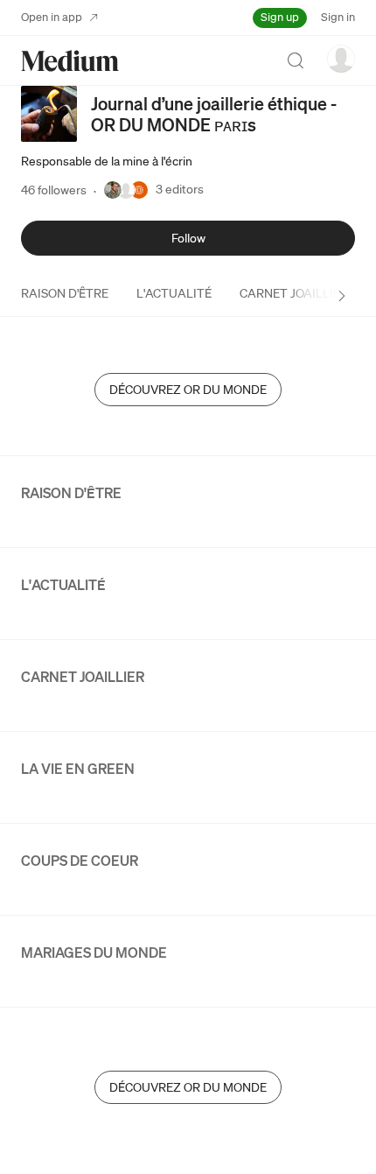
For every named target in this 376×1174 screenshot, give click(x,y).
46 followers (54, 190)
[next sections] (342, 296)
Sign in (338, 17)
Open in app (51, 17)
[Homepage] (70, 61)
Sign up (280, 17)
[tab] (64, 293)
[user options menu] (341, 59)
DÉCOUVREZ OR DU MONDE (188, 389)
